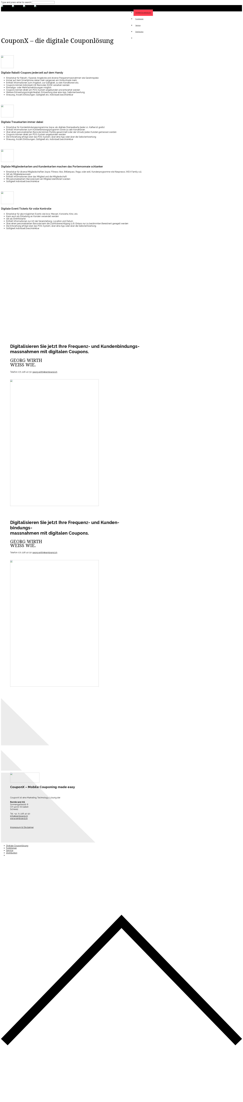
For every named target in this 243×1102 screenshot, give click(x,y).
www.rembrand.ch (19, 818)
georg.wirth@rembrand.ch (44, 372)
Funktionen (139, 19)
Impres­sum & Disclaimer (22, 827)
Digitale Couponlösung (17, 845)
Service (137, 25)
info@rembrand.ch (19, 816)
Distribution (139, 32)
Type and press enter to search (16, 2)
